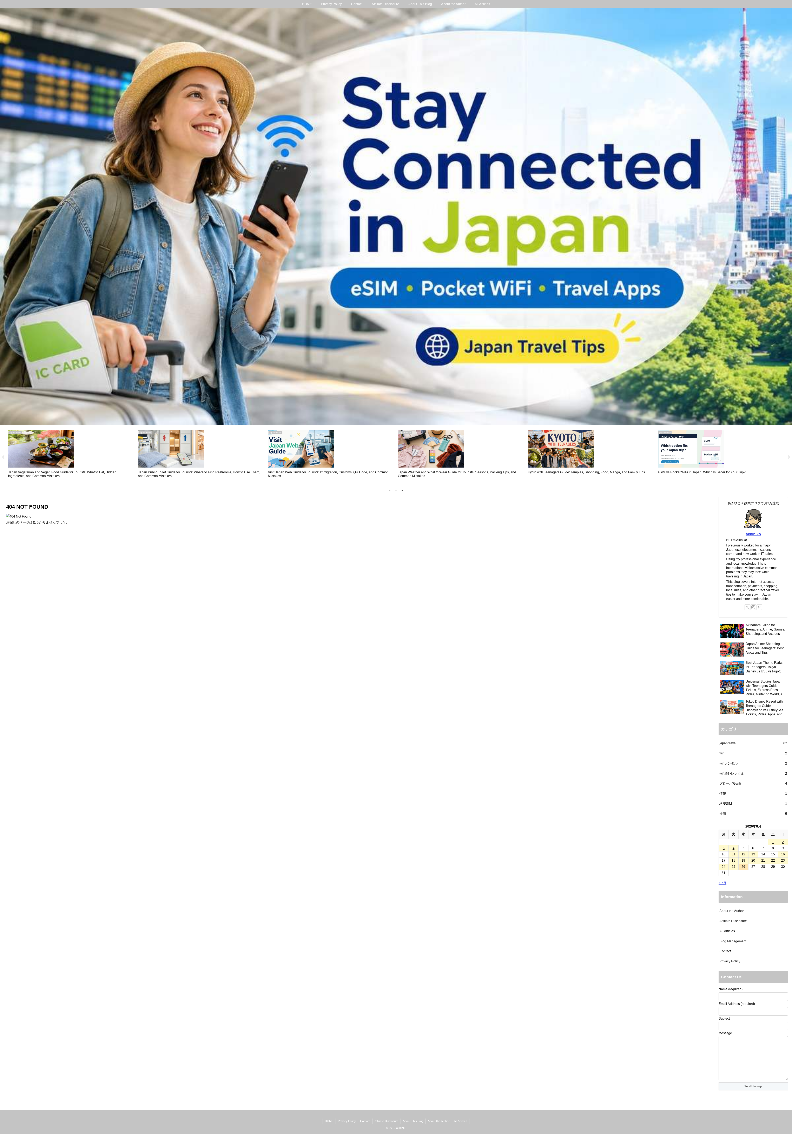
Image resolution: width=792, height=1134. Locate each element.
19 (743, 860)
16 (783, 854)
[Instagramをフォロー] (753, 607)
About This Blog (413, 1121)
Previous (3, 457)
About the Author (731, 911)
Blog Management (732, 941)
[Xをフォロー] (747, 607)
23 (783, 860)
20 (753, 860)
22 (773, 860)
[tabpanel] (70, 456)
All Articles (727, 931)
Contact (725, 951)
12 (743, 854)
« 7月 (722, 883)
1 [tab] (390, 490)
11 (733, 854)
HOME (329, 1121)
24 (723, 866)
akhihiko (753, 534)
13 (753, 854)
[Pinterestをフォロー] (759, 607)
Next (789, 457)
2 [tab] (396, 490)
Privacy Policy (729, 961)
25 (733, 866)
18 (733, 860)
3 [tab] (402, 490)
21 (763, 860)
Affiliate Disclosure (733, 921)
